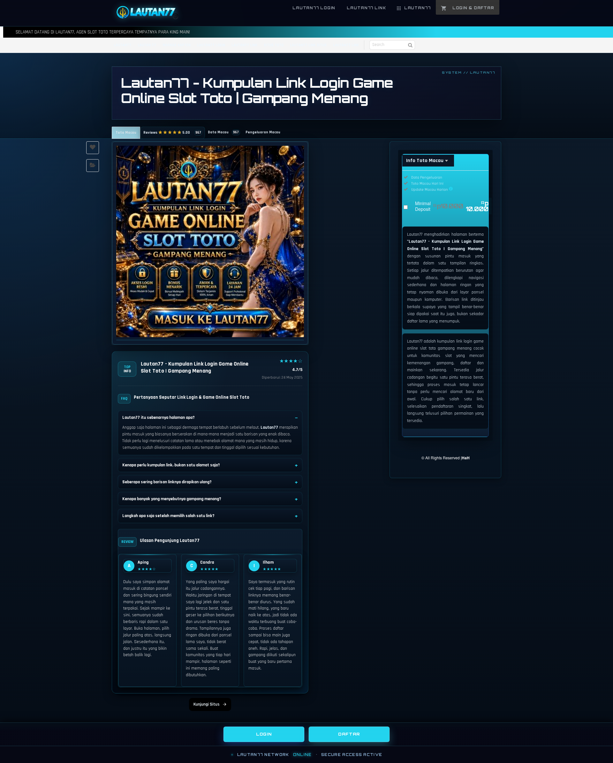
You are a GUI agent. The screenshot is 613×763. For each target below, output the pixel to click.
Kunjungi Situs (206, 704)
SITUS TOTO (274, 45)
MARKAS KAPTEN (177, 45)
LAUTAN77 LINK (244, 45)
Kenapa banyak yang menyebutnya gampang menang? (171, 499)
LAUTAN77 (122, 45)
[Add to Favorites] (92, 147)
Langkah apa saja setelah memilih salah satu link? (168, 516)
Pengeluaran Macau (263, 132)
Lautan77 (269, 427)
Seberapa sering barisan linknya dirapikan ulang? (167, 482)
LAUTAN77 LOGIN (211, 45)
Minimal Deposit (451, 206)
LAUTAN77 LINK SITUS (308, 45)
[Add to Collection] (92, 165)
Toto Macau (126, 132)
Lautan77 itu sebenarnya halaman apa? (158, 417)
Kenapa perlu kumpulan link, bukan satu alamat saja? (171, 465)
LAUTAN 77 (147, 45)
